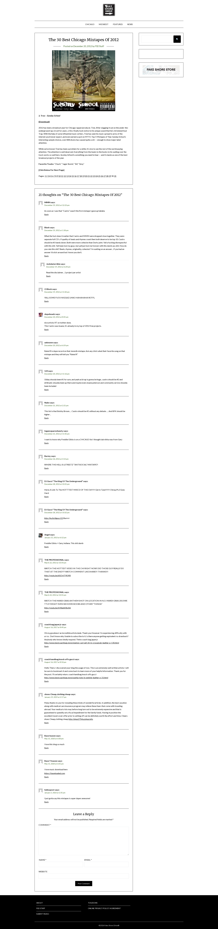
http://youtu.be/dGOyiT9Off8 (57, 575)
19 (83, 176)
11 (62, 176)
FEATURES (118, 24)
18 (81, 176)
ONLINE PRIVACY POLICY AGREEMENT (104, 908)
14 (70, 176)
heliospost (49, 790)
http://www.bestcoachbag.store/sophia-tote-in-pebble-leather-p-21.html (76, 677)
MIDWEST (103, 24)
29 (110, 176)
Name (42, 860)
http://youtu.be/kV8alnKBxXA (57, 608)
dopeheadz (49, 314)
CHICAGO (89, 24)
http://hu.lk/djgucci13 (53, 518)
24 (97, 176)
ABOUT (39, 903)
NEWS (130, 24)
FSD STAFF (40, 908)
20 (86, 176)
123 (46, 371)
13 (67, 176)
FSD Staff (99, 46)
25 (99, 176)
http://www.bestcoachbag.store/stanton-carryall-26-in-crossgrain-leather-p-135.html (81, 643)
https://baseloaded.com (54, 773)
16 (75, 176)
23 (94, 176)
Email (88, 860)
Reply (46, 214)
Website (43, 871)
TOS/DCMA (93, 903)
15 (73, 176)
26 (102, 176)
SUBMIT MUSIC (42, 914)
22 (91, 176)
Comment (45, 825)
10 (59, 176)
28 (107, 176)
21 (89, 176)
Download (44, 121)
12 (65, 176)
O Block (48, 289)
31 (115, 176)
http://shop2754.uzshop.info (81, 719)
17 (78, 176)
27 (104, 176)
